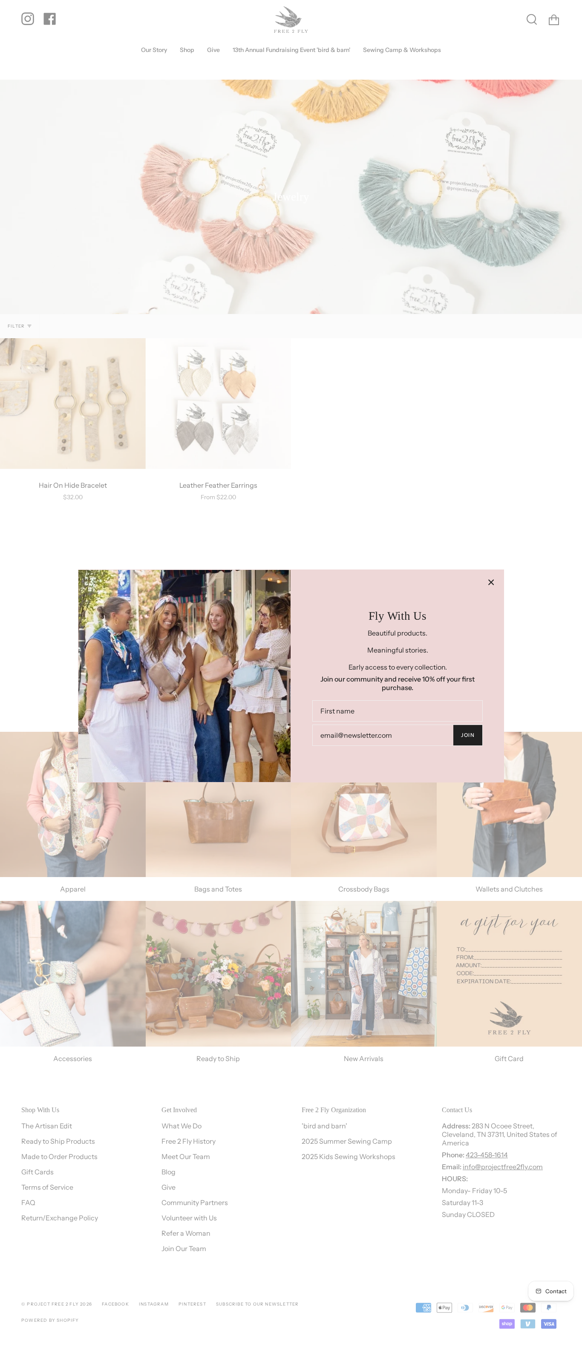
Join (468, 735)
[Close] (491, 582)
